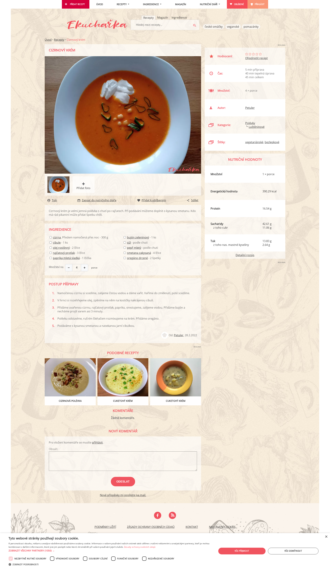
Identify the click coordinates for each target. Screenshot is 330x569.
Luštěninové (257, 127)
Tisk (54, 200)
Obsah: (53, 449)
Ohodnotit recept (256, 58)
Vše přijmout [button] (242, 550)
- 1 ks (60, 242)
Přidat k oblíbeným (154, 200)
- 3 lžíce (69, 253)
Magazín (180, 4)
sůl (129, 242)
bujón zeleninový (138, 237)
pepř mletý (134, 248)
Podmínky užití (105, 527)
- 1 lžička (72, 258)
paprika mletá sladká (66, 258)
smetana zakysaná (139, 253)
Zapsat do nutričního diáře (99, 200)
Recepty (122, 4)
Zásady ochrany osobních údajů (151, 527)
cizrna (57, 237)
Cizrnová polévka (70, 400)
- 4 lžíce (144, 253)
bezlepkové (272, 142)
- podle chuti (137, 242)
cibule (57, 242)
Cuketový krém (123, 400)
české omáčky (214, 27)
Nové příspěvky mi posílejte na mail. (123, 495)
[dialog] (165, 551)
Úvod (99, 4)
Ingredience (151, 4)
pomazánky (251, 27)
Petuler (178, 335)
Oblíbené (239, 4)
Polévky (250, 123)
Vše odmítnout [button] (293, 550)
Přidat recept (77, 4)
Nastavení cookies (222, 527)
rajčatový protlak (64, 253)
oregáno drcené (137, 258)
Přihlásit (260, 4)
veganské (233, 27)
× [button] (326, 536)
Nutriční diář (208, 4)
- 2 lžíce (66, 248)
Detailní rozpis (245, 255)
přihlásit (97, 442)
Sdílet (194, 200)
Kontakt (192, 527)
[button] (110, 550)
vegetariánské (254, 142)
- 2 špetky (144, 258)
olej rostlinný (61, 248)
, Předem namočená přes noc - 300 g (80, 237)
